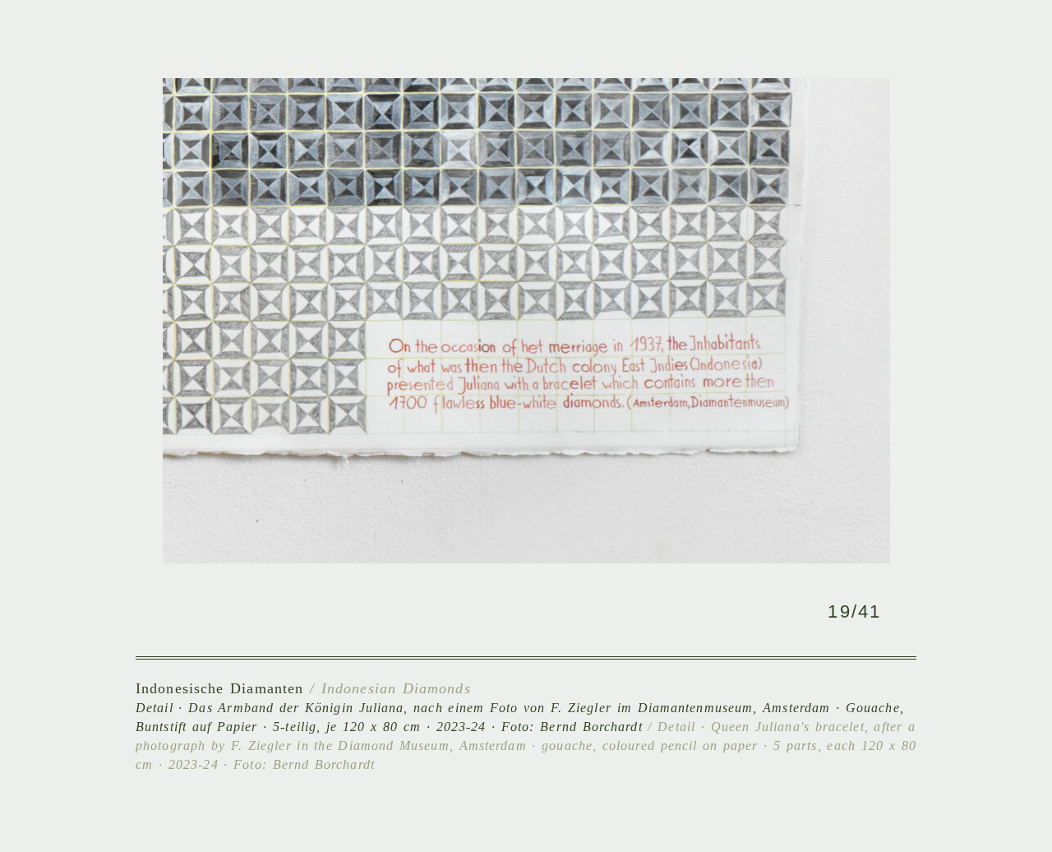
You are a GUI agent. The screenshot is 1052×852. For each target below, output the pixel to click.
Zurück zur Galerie (495, 611)
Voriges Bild (331, 324)
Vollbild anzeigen (554, 611)
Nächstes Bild (721, 324)
